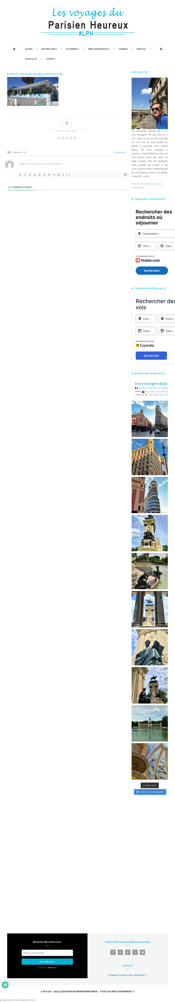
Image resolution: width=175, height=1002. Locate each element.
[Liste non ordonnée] (44, 175)
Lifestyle (141, 49)
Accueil (29, 49)
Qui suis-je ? (31, 59)
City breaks (72, 49)
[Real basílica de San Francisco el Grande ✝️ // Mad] (150, 761)
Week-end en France (98, 49)
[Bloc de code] (53, 175)
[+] (68, 174)
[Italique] (25, 175)
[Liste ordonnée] (39, 175)
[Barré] (34, 175)
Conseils (123, 49)
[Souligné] (30, 175)
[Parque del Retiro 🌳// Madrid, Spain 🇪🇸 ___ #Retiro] (150, 533)
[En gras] (20, 175)
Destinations (48, 49)
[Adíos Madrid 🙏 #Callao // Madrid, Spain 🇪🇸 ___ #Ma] (150, 419)
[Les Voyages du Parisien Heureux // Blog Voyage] (87, 9)
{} (63, 174)
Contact (50, 59)
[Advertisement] (150, 856)
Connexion (119, 152)
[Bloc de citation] (49, 175)
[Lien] (58, 175)
